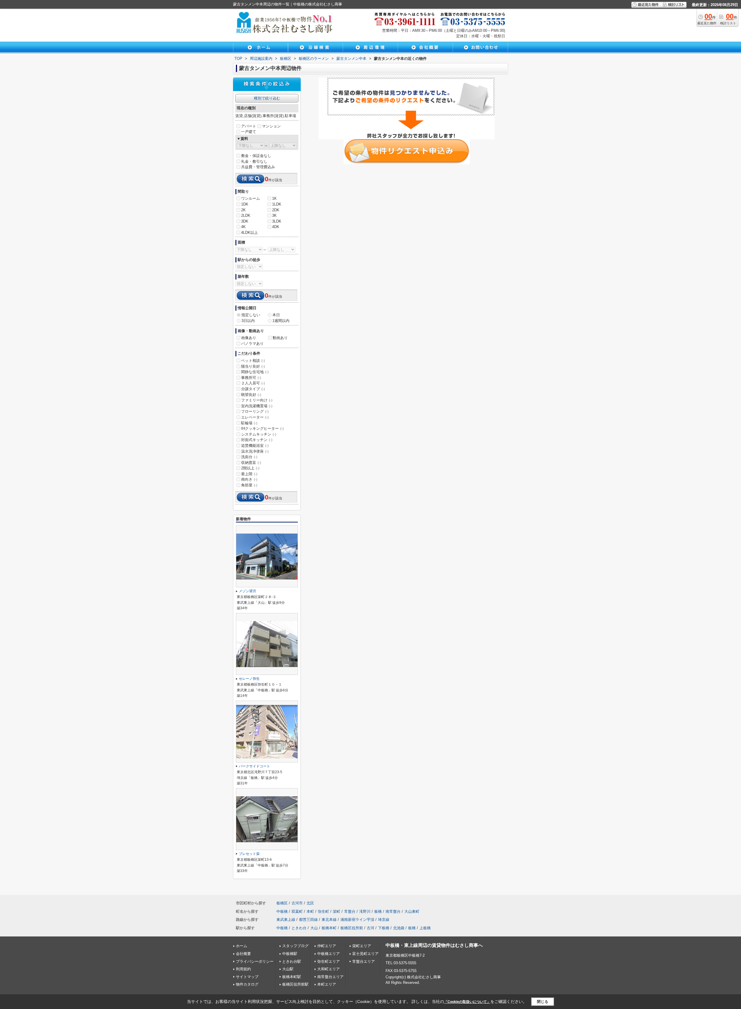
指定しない (250, 315)
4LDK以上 (249, 232)
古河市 (297, 903)
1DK (244, 204)
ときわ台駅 (291, 961)
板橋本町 (329, 928)
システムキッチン (258, 434)
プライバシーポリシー (255, 961)
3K (274, 215)
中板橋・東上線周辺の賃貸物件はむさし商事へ (434, 945)
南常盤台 (393, 911)
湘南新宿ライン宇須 (357, 919)
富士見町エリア (365, 953)
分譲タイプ (253, 389)
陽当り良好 (253, 366)
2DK (275, 210)
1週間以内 (280, 321)
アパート (248, 126)
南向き (249, 479)
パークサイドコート (254, 766)
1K (274, 198)
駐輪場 (249, 423)
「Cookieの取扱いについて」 (467, 1002)
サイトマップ (247, 977)
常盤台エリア (363, 961)
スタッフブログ (295, 946)
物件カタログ (247, 984)
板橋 (378, 911)
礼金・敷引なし (254, 161)
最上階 (249, 474)
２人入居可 (253, 383)
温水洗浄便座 (255, 451)
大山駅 (288, 969)
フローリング (255, 411)
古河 (370, 928)
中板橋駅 (289, 953)
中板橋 (282, 911)
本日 (276, 315)
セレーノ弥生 (249, 679)
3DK (244, 221)
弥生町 (323, 911)
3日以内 (248, 321)
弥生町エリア (328, 961)
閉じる (542, 1001)
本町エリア (326, 984)
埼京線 (383, 919)
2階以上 (250, 468)
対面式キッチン (256, 440)
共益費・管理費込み (258, 167)
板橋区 (282, 903)
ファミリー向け (256, 400)
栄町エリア (361, 946)
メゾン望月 (247, 591)
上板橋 (425, 928)
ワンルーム (250, 198)
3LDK (276, 221)
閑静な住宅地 (255, 372)
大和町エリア (328, 969)
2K (243, 210)
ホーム (241, 946)
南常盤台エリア (330, 977)
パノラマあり (252, 343)
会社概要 (243, 953)
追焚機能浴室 (255, 445)
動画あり (280, 338)
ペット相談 (253, 360)
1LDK (276, 204)
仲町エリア (326, 946)
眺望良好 (251, 395)
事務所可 (251, 377)
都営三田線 (308, 919)
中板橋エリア (328, 953)
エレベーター (255, 417)
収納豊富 (251, 462)
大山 (314, 928)
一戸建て (248, 131)
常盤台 (349, 911)
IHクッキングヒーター (262, 428)
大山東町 (411, 911)
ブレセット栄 (249, 854)
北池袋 (398, 928)
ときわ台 (299, 928)
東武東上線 (285, 919)
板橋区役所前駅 (295, 984)
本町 (310, 911)
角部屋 (249, 485)
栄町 (336, 911)
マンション (271, 126)
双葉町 (297, 911)
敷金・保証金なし (256, 155)
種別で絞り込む (267, 98)
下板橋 (383, 928)
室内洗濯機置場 (256, 406)
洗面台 (249, 457)
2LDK (245, 215)
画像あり (248, 338)
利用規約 (243, 969)
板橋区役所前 (351, 928)
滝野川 (364, 911)
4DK (275, 227)
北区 (310, 903)
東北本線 (329, 919)
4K (243, 227)
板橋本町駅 (291, 977)
